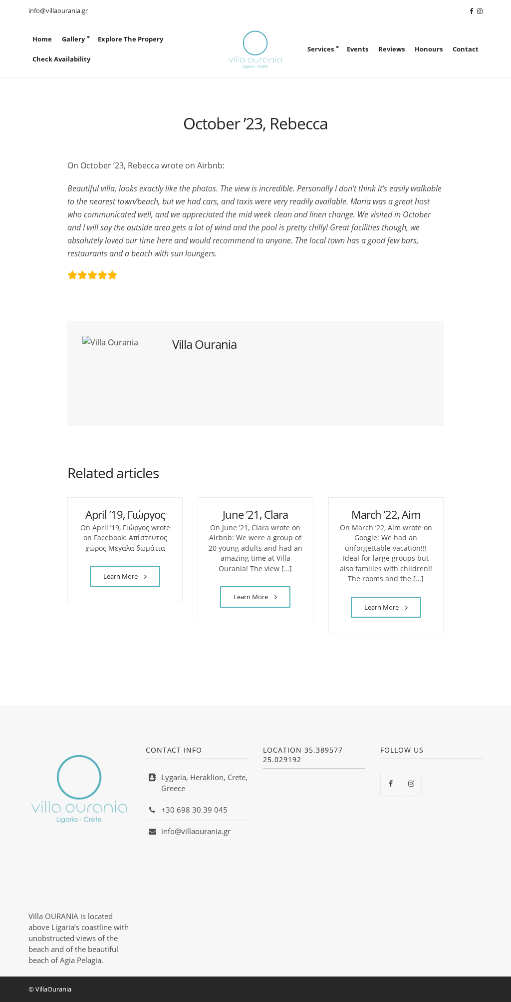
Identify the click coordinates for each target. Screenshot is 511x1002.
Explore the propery (130, 38)
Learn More (121, 576)
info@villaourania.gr (58, 10)
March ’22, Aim (385, 514)
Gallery (73, 38)
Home (42, 38)
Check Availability (61, 58)
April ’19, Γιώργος (125, 514)
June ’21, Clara (255, 514)
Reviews (391, 48)
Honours (429, 48)
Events (357, 48)
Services (320, 48)
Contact (466, 48)
